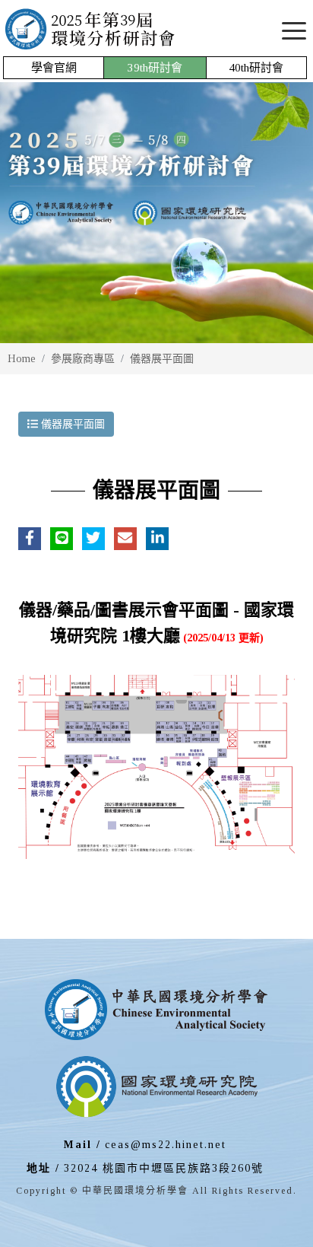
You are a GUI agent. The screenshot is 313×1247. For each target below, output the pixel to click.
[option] (156, 212)
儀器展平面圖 (162, 358)
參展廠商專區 (83, 358)
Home (22, 358)
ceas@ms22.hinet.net (165, 1144)
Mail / (82, 1144)
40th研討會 (256, 68)
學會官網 (54, 68)
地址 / (43, 1168)
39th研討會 (155, 68)
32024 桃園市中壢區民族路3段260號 (164, 1168)
